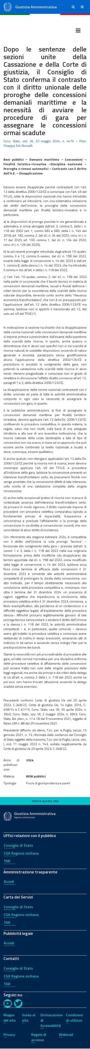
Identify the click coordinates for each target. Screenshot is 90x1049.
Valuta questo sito (45, 800)
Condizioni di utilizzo (74, 1017)
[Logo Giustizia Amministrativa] (7, 6)
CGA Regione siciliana (21, 853)
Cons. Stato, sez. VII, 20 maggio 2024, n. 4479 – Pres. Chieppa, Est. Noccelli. (45, 143)
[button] (73, 7)
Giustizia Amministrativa (36, 7)
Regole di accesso (38, 1037)
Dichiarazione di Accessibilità (51, 1020)
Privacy (9, 1034)
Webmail (66, 1034)
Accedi (9, 881)
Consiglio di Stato (18, 845)
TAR (7, 861)
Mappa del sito (9, 1017)
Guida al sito (28, 1017)
